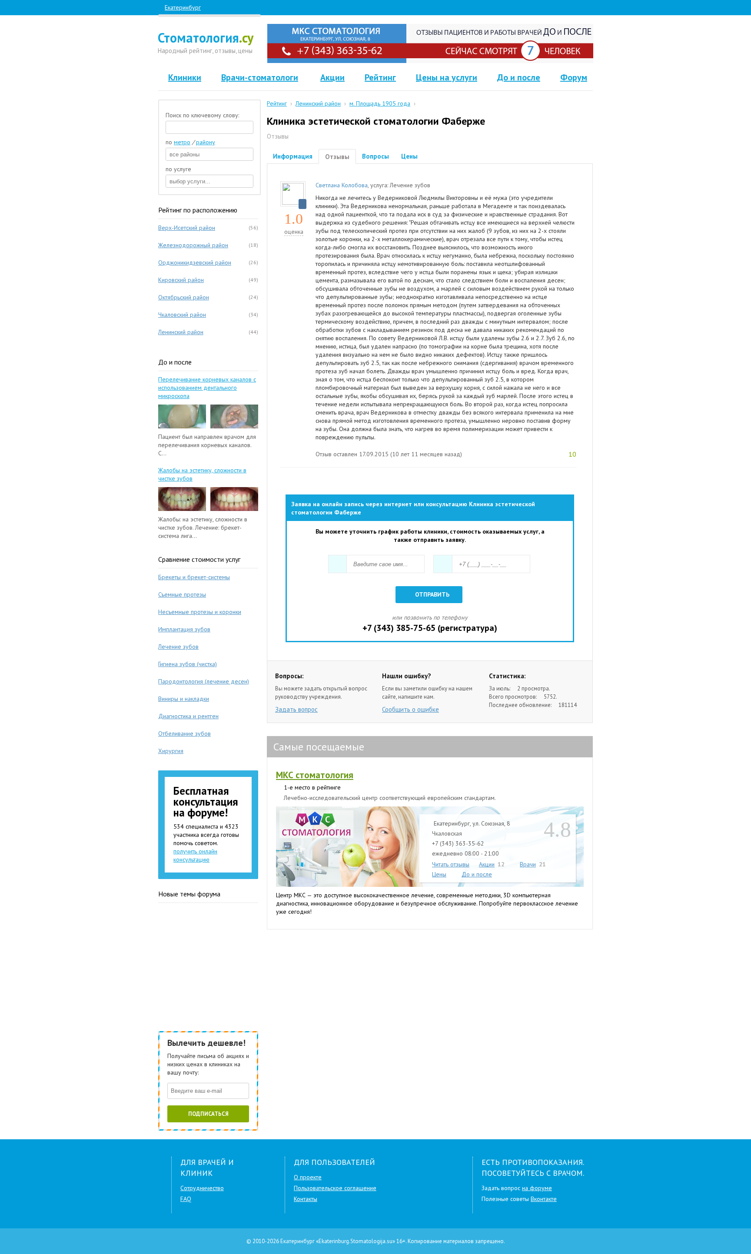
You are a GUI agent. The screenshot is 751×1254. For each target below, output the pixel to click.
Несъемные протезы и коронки (199, 612)
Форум (573, 77)
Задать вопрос (296, 709)
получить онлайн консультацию (195, 855)
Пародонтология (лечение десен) (203, 681)
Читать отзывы (450, 864)
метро (182, 142)
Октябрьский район (183, 297)
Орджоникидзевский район (194, 262)
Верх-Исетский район (186, 228)
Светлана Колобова (342, 185)
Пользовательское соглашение (335, 1188)
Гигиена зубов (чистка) (187, 664)
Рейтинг (380, 77)
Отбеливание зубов (184, 733)
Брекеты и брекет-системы (194, 577)
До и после (518, 77)
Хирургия (170, 751)
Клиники (184, 77)
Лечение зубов (178, 646)
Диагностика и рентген (188, 716)
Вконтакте (544, 1199)
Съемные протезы (182, 594)
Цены (409, 156)
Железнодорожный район (193, 245)
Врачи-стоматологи (259, 77)
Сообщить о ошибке (410, 709)
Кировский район (181, 280)
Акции (332, 77)
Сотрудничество (202, 1188)
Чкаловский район (182, 314)
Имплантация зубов (184, 629)
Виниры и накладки (183, 699)
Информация (292, 156)
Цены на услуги (446, 77)
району (205, 142)
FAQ (185, 1199)
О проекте (308, 1177)
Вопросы (375, 156)
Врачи (528, 864)
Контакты (305, 1199)
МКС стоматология (314, 775)
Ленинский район (180, 332)
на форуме (537, 1188)
